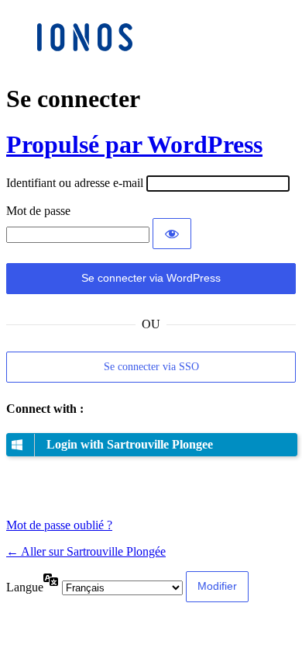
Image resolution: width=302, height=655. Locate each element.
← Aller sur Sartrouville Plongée (86, 551)
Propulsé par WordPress (134, 144)
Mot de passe (38, 210)
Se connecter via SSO (151, 367)
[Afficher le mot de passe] (172, 233)
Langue (24, 587)
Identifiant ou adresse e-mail (74, 182)
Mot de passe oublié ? (59, 525)
